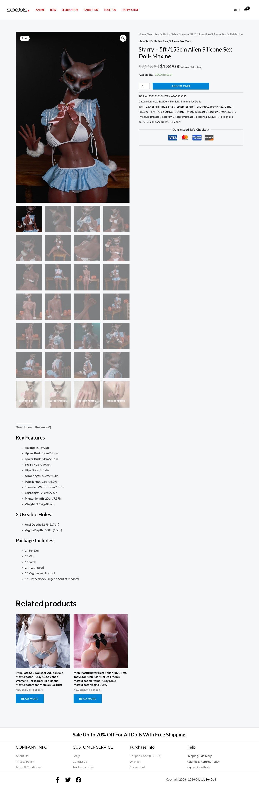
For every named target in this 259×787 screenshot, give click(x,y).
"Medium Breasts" (149, 116)
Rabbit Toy (91, 9)
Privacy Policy (25, 761)
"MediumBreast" (184, 116)
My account (137, 767)
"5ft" (153, 111)
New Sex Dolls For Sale (162, 34)
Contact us (80, 761)
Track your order (83, 767)
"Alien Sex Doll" (166, 111)
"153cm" (144, 111)
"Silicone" (175, 121)
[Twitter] (68, 780)
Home (142, 34)
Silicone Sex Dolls (180, 41)
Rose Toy (110, 9)
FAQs (76, 756)
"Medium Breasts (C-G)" (221, 111)
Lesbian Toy (70, 9)
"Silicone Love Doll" (206, 116)
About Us (22, 756)
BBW (53, 9)
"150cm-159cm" (185, 106)
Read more (29, 698)
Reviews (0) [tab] (43, 427)
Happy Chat (130, 9)
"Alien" (181, 111)
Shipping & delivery (199, 756)
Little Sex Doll (207, 779)
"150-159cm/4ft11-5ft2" (159, 106)
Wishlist (135, 761)
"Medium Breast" (196, 111)
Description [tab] (24, 427)
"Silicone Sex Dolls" (156, 121)
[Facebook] (57, 780)
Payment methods (198, 767)
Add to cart (181, 86)
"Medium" (167, 116)
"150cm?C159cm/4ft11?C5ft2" (214, 106)
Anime (40, 9)
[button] (123, 38)
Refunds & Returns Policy (203, 761)
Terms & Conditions (28, 767)
